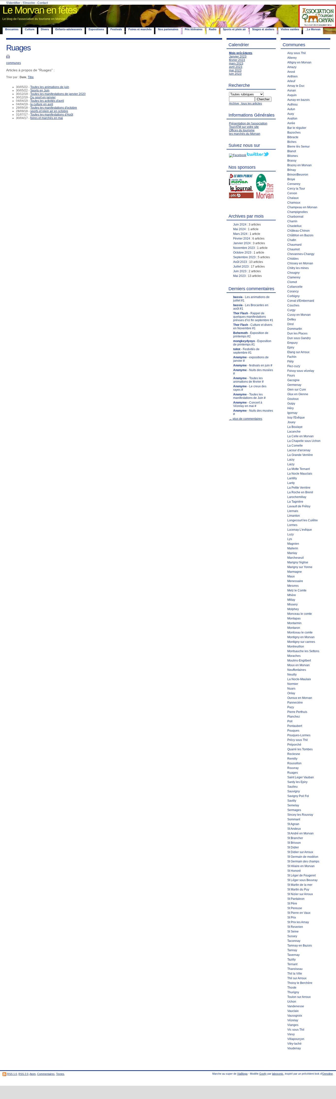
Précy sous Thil (297, 740)
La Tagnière (295, 501)
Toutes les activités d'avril (47, 101)
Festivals (116, 29)
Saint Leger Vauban (300, 777)
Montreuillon (295, 646)
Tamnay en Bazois (299, 945)
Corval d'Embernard (300, 300)
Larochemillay (296, 497)
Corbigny (293, 296)
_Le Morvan (313, 29)
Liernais (292, 511)
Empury (292, 343)
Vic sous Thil (295, 1029)
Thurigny (293, 992)
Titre (31, 77)
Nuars (291, 688)
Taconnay (293, 941)
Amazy (291, 67)
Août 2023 (240, 262)
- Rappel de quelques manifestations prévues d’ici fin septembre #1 (253, 317)
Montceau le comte (300, 632)
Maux (291, 576)
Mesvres (293, 585)
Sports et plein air (234, 29)
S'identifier (13, 3)
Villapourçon (295, 1039)
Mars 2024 (240, 234)
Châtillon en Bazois (300, 235)
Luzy (290, 534)
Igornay (292, 413)
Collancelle (295, 286)
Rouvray (293, 768)
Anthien (292, 76)
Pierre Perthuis (297, 712)
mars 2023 (236, 63)
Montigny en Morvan (301, 637)
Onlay (291, 693)
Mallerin (292, 548)
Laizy (290, 459)
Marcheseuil (295, 557)
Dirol (290, 324)
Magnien (293, 543)
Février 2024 (241, 238)
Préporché (294, 744)
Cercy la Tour (296, 188)
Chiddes (293, 258)
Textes (60, 1073)
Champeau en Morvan (302, 207)
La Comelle (295, 445)
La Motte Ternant (298, 469)
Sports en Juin (39, 90)
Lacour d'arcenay (298, 450)
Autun (291, 109)
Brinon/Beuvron (297, 174)
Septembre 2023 (244, 257)
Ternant (292, 964)
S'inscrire (29, 3)
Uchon (291, 1001)
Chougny (293, 272)
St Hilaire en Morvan (301, 866)
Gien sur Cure (296, 389)
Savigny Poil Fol (298, 796)
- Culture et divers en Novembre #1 (252, 326)
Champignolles (297, 212)
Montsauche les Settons (303, 651)
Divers (45, 29)
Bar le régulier (296, 128)
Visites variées (290, 29)
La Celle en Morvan (300, 436)
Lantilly (292, 478)
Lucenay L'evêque (299, 529)
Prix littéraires (193, 29)
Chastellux (294, 226)
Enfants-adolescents (68, 29)
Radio (212, 29)
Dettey (291, 319)
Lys (289, 539)
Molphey (293, 609)
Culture (29, 29)
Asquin (292, 95)
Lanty (291, 483)
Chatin (291, 240)
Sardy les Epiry (297, 782)
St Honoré (294, 871)
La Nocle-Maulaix (299, 679)
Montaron (293, 628)
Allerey (292, 58)
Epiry (290, 347)
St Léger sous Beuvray (302, 880)
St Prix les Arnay (298, 922)
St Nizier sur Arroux (300, 894)
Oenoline (327, 1073)
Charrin (292, 221)
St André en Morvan (300, 833)
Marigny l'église (297, 562)
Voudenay (294, 1048)
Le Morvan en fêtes (39, 10)
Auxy (290, 114)
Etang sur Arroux (298, 352)
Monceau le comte (299, 614)
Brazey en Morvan (299, 165)
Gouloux (293, 399)
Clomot (292, 282)
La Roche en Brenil (300, 492)
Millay (291, 600)
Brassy (291, 160)
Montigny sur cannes (301, 642)
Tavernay (293, 955)
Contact (42, 3)
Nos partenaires (168, 29)
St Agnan (293, 824)
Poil (289, 721)
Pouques (293, 730)
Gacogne (293, 380)
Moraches (294, 656)
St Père (292, 903)
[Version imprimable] (8, 57)
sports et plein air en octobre (49, 111)
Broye (291, 179)
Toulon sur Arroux (299, 997)
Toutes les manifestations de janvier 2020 (58, 94)
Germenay (294, 385)
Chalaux (293, 198)
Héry (290, 408)
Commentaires (46, 1073)
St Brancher (295, 838)
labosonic (277, 1073)
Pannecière (295, 702)
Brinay (291, 170)
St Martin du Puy (298, 889)
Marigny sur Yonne (299, 567)
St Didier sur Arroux (300, 852)
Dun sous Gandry (299, 338)
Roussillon (294, 763)
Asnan (291, 90)
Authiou (292, 104)
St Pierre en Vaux (298, 913)
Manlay (292, 553)
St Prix (291, 917)
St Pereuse (294, 908)
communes (13, 63)
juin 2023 (235, 73)
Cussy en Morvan (299, 314)
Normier (292, 684)
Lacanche (294, 431)
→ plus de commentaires (245, 419)
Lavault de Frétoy (298, 506)
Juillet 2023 (241, 266)
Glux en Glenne (297, 394)
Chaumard (294, 244)
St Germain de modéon (302, 856)
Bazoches (294, 132)
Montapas (294, 618)
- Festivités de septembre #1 (246, 350)
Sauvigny (293, 791)
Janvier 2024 (242, 243)
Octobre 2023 (242, 252)
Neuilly (292, 674)
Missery (292, 604)
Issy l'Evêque (296, 417)
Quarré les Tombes (300, 749)
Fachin (291, 357)
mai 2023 (235, 70)
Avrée (291, 123)
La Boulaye (295, 427)
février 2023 (237, 60)
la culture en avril (41, 104)
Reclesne (293, 754)
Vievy (291, 1034)
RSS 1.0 (12, 1073)
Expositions (96, 29)
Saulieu (292, 786)
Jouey (291, 422)
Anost (291, 72)
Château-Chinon (298, 230)
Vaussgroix (294, 1015)
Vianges (292, 1025)
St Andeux (294, 828)
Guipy (291, 403)
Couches (293, 305)
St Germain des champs (303, 861)
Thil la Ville (294, 973)
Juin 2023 (239, 271)
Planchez (293, 716)
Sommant (293, 819)
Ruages (292, 772)
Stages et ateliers (263, 29)
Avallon (292, 118)
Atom (33, 1073)
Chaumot (293, 249)
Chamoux (293, 202)
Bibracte (292, 137)
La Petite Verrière (298, 487)
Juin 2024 (239, 224)
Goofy (263, 1073)
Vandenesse (295, 1006)
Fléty (290, 361)
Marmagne (294, 571)
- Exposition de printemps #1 (252, 342)
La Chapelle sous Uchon (304, 441)
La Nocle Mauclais (299, 473)
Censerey (293, 184)
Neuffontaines (296, 670)
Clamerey (293, 277)
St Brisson (294, 842)
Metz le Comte (296, 590)
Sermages (294, 810)
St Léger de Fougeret (301, 875)
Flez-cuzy (293, 366)
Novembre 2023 (244, 248)
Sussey (292, 936)
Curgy (291, 310)
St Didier (293, 847)
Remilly (292, 758)
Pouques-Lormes (298, 735)
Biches (291, 142)
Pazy (290, 707)
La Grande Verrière (300, 455)
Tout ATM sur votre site (244, 127)
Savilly (291, 800)
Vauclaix (293, 1011)
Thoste (291, 987)
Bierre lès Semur (298, 146)
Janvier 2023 (237, 56)
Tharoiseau (295, 969)
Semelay (293, 805)
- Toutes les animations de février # (248, 379)
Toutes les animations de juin (49, 87)
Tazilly (291, 959)
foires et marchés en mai (46, 118)
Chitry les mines (298, 268)
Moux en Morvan (298, 665)
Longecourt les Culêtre (302, 520)
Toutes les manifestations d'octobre (53, 107)
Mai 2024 (239, 229)
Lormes (292, 525)
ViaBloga (242, 1073)
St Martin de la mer (299, 885)
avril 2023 (235, 67)
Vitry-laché (294, 1043)
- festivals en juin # (252, 365)
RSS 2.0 (23, 1073)
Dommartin (294, 329)
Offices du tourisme (242, 130)
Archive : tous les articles (245, 103)
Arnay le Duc (296, 86)
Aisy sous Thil (296, 53)
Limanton (293, 515)
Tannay (292, 950)
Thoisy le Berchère (299, 983)
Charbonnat (295, 216)
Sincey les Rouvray (300, 814)
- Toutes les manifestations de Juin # (249, 396)
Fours (291, 375)
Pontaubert (294, 726)
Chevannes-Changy (300, 254)
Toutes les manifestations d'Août (51, 114)
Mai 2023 (239, 276)
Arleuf (291, 81)
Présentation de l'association (248, 123)
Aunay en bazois (298, 100)
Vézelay (292, 1020)
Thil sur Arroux (296, 978)
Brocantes (11, 29)
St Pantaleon (296, 899)
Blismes (292, 156)
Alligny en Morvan (299, 62)
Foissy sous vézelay (300, 371)
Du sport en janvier (43, 97)
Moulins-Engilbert (299, 660)
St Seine (293, 931)
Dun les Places (297, 333)
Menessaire (295, 581)
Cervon (292, 193)
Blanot (291, 151)
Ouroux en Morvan (299, 698)
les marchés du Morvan (244, 133)
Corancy (293, 291)
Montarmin (294, 623)
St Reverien (295, 927)
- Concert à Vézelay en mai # (247, 404)
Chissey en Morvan (300, 263)
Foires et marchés (140, 29)
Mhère (291, 595)
